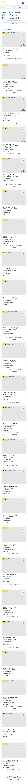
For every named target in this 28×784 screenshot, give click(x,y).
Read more (14, 23)
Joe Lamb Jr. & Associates (14, 777)
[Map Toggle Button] (20, 7)
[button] (4, 39)
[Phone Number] (23, 2)
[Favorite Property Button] (23, 34)
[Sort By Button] (17, 7)
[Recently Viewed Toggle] (23, 7)
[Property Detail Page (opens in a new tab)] (14, 39)
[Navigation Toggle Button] (25, 2)
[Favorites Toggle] (26, 7)
